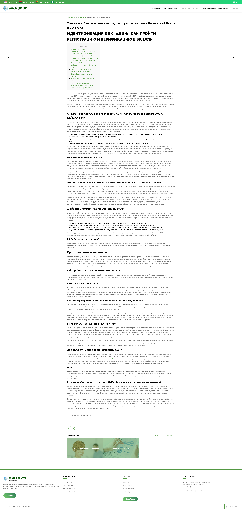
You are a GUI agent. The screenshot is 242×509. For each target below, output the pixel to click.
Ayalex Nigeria (127, 492)
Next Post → (170, 436)
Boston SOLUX (68, 482)
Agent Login (191, 491)
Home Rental (223, 8)
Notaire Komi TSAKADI (70, 488)
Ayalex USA (156, 8)
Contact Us (234, 8)
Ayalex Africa (185, 8)
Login (184, 491)
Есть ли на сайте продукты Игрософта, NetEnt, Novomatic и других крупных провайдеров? (82, 85)
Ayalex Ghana (127, 485)
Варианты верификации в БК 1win (83, 56)
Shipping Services (170, 8)
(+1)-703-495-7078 (199, 484)
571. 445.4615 (190, 487)
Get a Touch (130, 499)
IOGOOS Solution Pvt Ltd (71, 492)
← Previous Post (158, 436)
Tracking (196, 8)
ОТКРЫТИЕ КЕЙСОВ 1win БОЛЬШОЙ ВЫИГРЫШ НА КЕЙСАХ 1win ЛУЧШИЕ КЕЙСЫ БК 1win (85, 60)
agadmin (72, 17)
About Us (10, 495)
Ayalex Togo (127, 482)
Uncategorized (82, 17)
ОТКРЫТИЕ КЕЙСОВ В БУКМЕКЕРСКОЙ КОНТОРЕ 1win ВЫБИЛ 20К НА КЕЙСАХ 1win (83, 51)
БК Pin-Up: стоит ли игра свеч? (82, 69)
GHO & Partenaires (69, 485)
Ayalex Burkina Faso (129, 488)
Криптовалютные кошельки (81, 72)
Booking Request (209, 8)
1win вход (115, 359)
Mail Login (199, 491)
